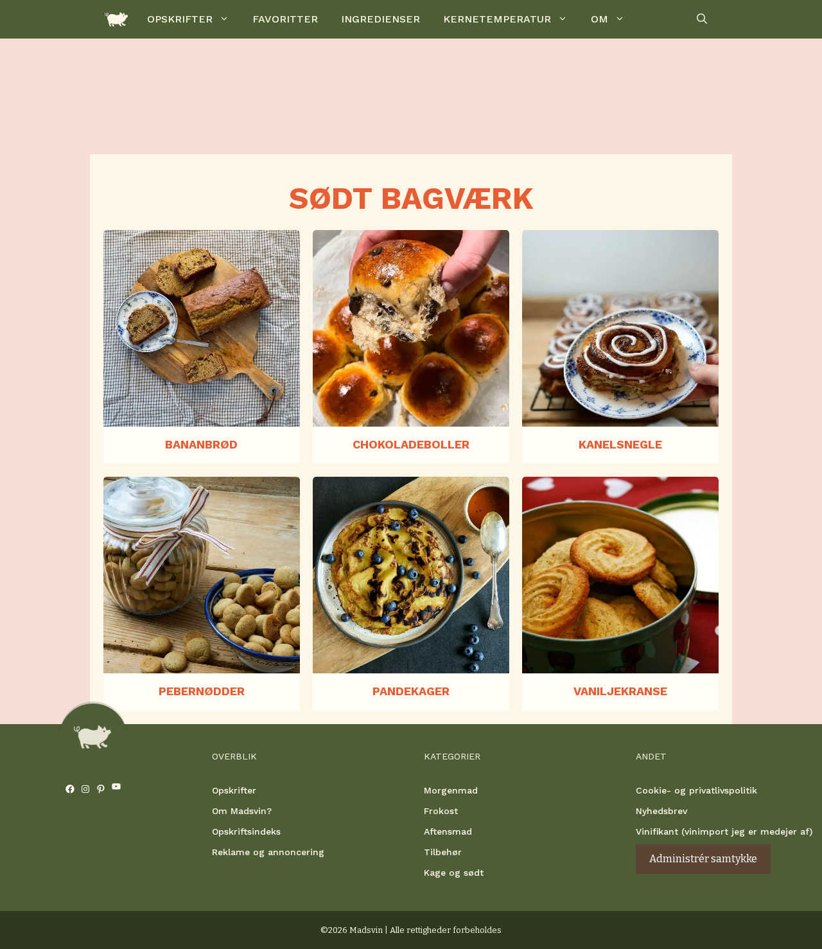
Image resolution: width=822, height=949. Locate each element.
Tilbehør (443, 852)
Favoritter (285, 19)
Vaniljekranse (620, 691)
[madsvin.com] (116, 19)
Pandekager (411, 691)
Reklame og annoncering (268, 852)
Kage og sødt (454, 872)
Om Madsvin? (242, 811)
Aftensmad (448, 831)
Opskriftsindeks (246, 831)
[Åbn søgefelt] (702, 19)
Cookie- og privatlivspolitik (696, 790)
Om (599, 19)
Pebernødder (202, 691)
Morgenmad (451, 790)
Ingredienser (380, 19)
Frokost (441, 811)
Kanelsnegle (620, 444)
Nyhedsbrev (661, 811)
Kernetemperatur (497, 19)
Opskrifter (180, 19)
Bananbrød (201, 444)
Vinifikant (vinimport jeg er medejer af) (724, 831)
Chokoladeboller (411, 444)
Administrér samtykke (703, 859)
